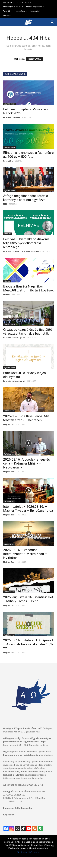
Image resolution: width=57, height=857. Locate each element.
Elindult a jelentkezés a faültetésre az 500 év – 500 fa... (28, 155)
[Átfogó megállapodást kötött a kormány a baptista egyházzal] (28, 179)
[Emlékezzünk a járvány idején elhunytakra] (28, 356)
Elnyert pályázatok (34, 6)
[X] (17, 828)
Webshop (7, 15)
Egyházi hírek (9, 104)
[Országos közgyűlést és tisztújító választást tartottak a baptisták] (28, 313)
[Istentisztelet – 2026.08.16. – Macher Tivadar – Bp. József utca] (28, 490)
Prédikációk (9, 411)
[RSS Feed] (34, 828)
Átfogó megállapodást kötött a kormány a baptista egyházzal (25, 198)
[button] (52, 22)
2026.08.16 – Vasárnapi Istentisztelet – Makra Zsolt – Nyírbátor (25, 554)
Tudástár (7, 11)
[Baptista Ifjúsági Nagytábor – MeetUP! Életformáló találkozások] (28, 270)
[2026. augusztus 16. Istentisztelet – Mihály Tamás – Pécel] (28, 580)
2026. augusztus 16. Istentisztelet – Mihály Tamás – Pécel (28, 599)
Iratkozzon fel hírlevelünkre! (18, 808)
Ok (18, 852)
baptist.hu (8, 161)
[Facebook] (6, 828)
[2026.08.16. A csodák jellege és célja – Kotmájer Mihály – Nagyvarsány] (28, 443)
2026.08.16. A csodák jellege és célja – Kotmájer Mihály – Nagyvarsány (26, 463)
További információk (31, 852)
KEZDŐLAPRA (34, 59)
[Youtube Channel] (28, 828)
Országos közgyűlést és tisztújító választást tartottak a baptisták (27, 331)
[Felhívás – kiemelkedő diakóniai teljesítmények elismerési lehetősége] (28, 222)
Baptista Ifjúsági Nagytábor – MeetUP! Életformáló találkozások (28, 288)
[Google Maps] (40, 828)
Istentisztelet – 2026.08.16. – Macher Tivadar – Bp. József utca (28, 508)
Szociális (7, 234)
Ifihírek (7, 281)
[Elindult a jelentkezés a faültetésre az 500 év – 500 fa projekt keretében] (28, 136)
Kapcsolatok (35, 11)
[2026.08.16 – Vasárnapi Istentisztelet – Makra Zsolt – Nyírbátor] (28, 533)
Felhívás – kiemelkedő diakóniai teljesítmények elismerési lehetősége (27, 243)
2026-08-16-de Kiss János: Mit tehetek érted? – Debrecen (26, 418)
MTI (5, 204)
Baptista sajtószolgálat (14, 338)
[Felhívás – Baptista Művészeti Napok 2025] (28, 92)
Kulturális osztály (11, 117)
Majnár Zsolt (9, 424)
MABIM (6, 294)
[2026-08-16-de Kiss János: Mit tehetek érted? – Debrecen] (28, 399)
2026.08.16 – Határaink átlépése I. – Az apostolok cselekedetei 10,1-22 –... (28, 644)
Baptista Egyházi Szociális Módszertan (21, 251)
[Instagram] (11, 828)
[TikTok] (23, 828)
